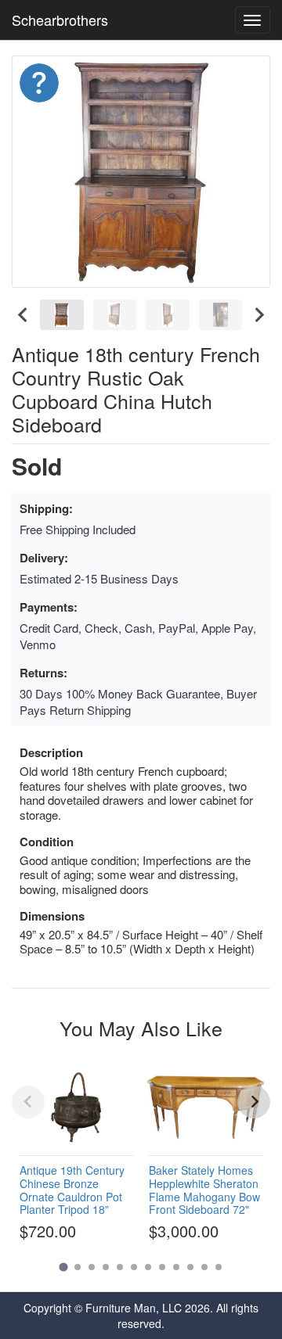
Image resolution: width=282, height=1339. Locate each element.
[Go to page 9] (176, 1267)
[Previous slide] (28, 1102)
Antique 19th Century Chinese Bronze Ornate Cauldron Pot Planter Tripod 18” (72, 1189)
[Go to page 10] (190, 1267)
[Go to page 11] (204, 1267)
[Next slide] (258, 315)
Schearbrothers (60, 19)
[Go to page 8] (162, 1267)
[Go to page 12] (218, 1267)
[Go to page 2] (77, 1267)
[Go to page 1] (63, 1266)
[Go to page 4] (106, 1267)
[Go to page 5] (120, 1267)
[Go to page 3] (92, 1267)
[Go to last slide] (23, 315)
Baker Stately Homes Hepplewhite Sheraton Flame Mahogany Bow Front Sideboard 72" (204, 1189)
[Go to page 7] (148, 1267)
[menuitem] (62, 315)
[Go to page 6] (134, 1267)
